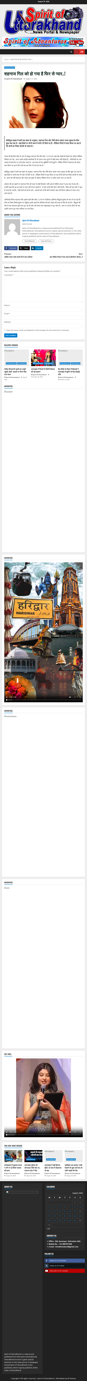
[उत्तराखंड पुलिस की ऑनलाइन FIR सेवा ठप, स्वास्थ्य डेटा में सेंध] (33, 1156)
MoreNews (60, 1378)
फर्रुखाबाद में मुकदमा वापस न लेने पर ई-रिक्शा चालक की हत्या (13, 1168)
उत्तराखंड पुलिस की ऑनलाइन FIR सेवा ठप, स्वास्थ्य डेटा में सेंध (32, 1168)
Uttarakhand (22, 363)
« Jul (48, 1228)
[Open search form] (71, 52)
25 (54, 1220)
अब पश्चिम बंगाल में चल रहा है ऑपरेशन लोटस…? (66, 255)
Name (7, 305)
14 (70, 1211)
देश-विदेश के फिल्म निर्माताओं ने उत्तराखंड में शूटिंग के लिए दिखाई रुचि (69, 372)
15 (75, 1211)
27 (65, 1220)
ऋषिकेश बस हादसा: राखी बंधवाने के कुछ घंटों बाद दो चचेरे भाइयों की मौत (73, 1168)
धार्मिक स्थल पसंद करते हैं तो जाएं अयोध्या (18, 255)
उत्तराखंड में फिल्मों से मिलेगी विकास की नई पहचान (43, 370)
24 (49, 1220)
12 (60, 1211)
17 (49, 1216)
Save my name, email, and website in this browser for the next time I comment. (37, 330)
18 (54, 1216)
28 (70, 1220)
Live (81, 51)
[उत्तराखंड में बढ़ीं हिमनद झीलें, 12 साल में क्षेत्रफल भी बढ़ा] (54, 1156)
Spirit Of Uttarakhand (14, 79)
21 (70, 1216)
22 (75, 1216)
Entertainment (9, 67)
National (9, 1159)
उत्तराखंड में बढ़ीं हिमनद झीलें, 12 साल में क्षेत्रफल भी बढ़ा (53, 1168)
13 (65, 1211)
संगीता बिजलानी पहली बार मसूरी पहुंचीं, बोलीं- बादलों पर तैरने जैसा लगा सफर (15, 372)
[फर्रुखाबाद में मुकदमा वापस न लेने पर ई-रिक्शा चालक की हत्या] (13, 1156)
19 (60, 1216)
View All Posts (46, 241)
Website (7, 322)
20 (65, 1216)
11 (54, 1211)
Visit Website (30, 241)
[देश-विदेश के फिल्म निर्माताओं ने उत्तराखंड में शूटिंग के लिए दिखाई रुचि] (70, 357)
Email (7, 313)
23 (80, 1216)
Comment (9, 275)
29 (75, 1220)
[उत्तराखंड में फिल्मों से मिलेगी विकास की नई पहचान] (43, 357)
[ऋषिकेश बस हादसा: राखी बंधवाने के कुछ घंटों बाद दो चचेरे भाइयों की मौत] (74, 1156)
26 (60, 1220)
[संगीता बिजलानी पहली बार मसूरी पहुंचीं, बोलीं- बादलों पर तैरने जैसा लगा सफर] (16, 357)
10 (49, 1211)
